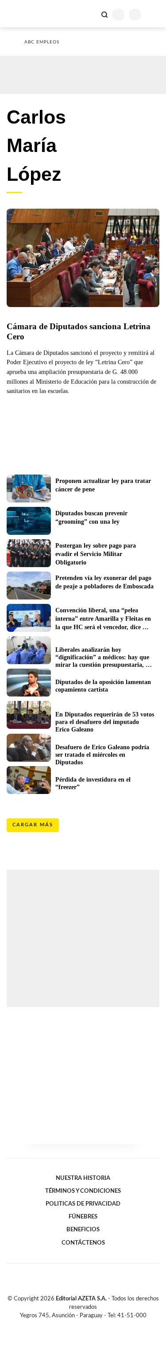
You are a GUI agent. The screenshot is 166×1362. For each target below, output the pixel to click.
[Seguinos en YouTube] (89, 1325)
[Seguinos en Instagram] (98, 1325)
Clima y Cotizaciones (89, 13)
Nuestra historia (83, 1178)
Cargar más (32, 824)
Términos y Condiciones (83, 1191)
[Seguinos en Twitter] (79, 1325)
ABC (23, 13)
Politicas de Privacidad (83, 1203)
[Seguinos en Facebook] (70, 1325)
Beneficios (83, 1229)
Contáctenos (83, 1242)
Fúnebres (83, 1216)
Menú (153, 14)
